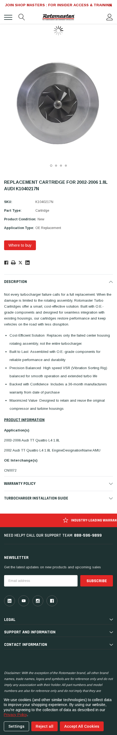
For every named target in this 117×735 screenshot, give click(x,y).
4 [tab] (66, 166)
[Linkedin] (27, 262)
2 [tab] (56, 166)
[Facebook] (6, 262)
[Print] (13, 262)
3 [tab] (61, 166)
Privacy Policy (15, 715)
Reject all (44, 726)
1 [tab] (51, 166)
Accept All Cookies (81, 726)
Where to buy (20, 245)
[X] (20, 262)
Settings (16, 726)
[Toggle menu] (8, 17)
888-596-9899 (88, 535)
